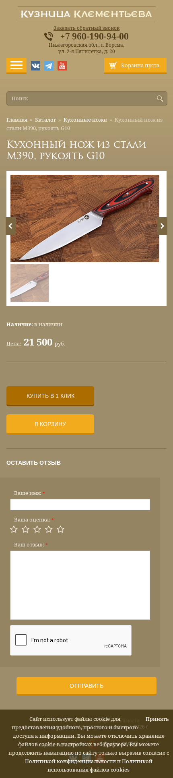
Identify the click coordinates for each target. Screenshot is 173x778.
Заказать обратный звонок (86, 28)
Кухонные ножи (85, 120)
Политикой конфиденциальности (70, 761)
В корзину (50, 424)
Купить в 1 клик (50, 396)
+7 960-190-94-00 (94, 36)
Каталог (45, 120)
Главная (16, 120)
